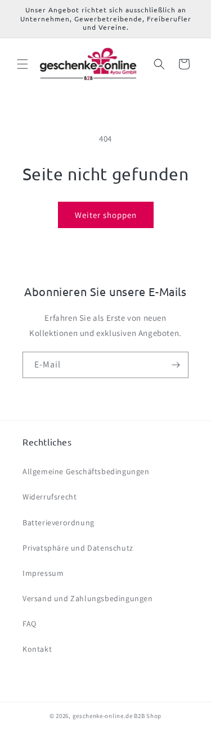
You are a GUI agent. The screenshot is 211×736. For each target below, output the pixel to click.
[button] (22, 64)
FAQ (30, 624)
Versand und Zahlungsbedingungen (88, 598)
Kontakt (37, 649)
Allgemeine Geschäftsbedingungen (86, 471)
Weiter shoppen (106, 215)
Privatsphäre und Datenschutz (78, 548)
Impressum (43, 573)
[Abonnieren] (175, 365)
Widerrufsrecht (50, 497)
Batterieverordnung (59, 522)
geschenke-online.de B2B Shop (117, 716)
